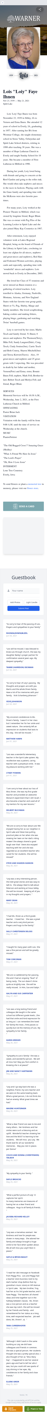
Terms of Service (31, 1402)
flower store (32, 488)
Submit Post (23, 608)
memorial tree (34, 483)
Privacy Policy (16, 1402)
